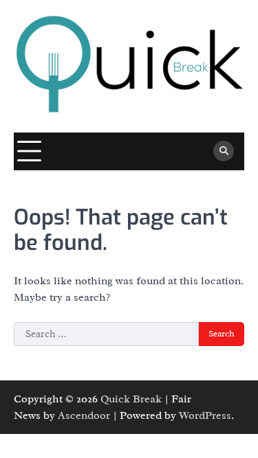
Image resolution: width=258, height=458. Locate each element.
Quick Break (131, 399)
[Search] (223, 151)
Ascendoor (84, 415)
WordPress (205, 415)
